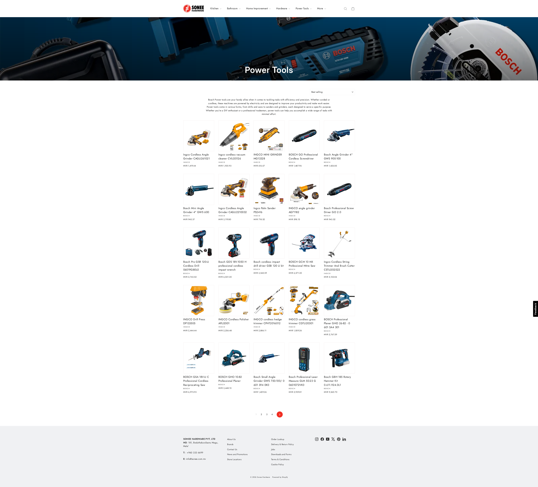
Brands (230, 444)
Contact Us (232, 449)
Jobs (273, 449)
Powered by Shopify (280, 477)
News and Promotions (237, 454)
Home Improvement (257, 8)
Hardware (282, 8)
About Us (231, 439)
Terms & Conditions (280, 459)
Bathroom (232, 8)
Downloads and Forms (281, 454)
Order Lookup (277, 439)
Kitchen (214, 8)
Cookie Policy (277, 464)
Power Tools (302, 8)
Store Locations (234, 459)
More (320, 8)
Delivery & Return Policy (282, 444)
